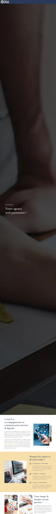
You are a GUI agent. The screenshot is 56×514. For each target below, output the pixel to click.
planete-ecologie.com (10, 443)
